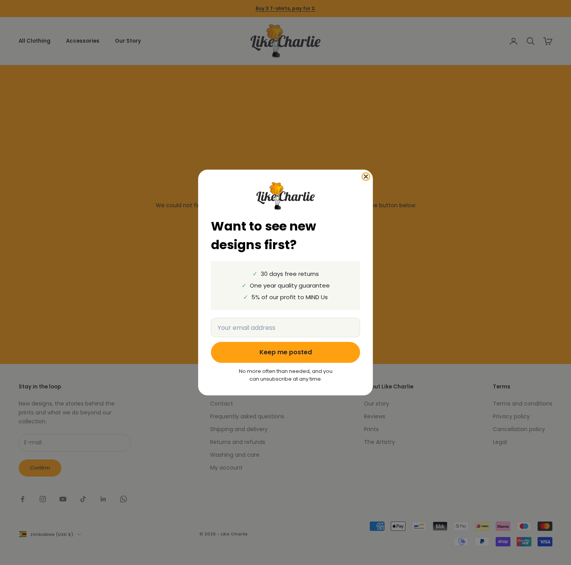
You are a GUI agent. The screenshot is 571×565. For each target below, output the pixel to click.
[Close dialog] (366, 176)
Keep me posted (285, 352)
